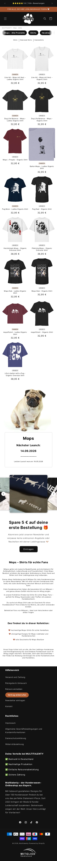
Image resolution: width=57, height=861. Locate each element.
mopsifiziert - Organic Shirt (42, 332)
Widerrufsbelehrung (14, 744)
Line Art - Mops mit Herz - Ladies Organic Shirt (15, 78)
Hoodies (46, 33)
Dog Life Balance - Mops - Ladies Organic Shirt (15, 120)
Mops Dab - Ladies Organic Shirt (15, 292)
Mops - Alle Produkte (14, 33)
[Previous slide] (3, 494)
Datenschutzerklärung (15, 738)
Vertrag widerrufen (17, 695)
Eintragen (28, 549)
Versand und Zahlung (15, 677)
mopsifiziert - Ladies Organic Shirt (15, 333)
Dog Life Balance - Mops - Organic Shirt (42, 120)
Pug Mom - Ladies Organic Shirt (15, 209)
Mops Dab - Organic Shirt (42, 291)
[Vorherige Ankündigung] (5, 3)
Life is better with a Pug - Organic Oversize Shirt (15, 374)
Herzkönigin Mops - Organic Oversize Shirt (15, 249)
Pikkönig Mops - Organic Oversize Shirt (42, 249)
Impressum (10, 723)
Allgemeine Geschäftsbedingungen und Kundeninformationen (23, 730)
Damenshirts (39, 40)
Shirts (33, 33)
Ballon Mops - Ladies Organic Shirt (42, 167)
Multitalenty (23, 843)
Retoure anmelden (13, 689)
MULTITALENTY (7, 28)
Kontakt (8, 706)
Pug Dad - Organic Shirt (42, 209)
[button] (5, 19)
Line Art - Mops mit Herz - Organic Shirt (42, 78)
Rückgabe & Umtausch (16, 683)
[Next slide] (53, 494)
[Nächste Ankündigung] (52, 3)
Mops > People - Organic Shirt (15, 160)
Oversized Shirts (26, 40)
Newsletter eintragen (15, 700)
